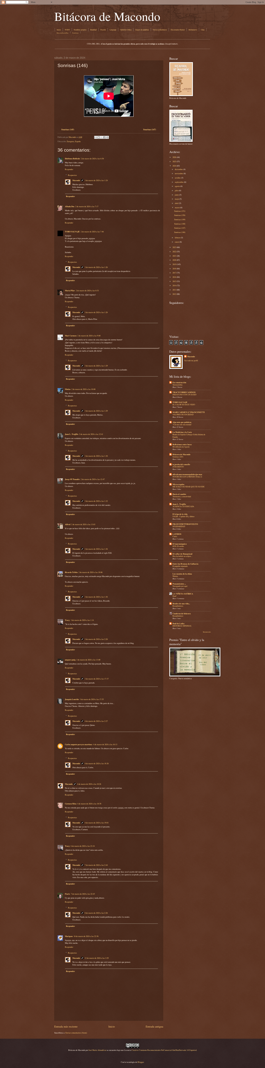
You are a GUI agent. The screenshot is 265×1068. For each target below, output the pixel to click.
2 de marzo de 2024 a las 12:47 (93, 479)
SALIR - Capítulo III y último (183, 516)
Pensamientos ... (179, 583)
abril (177, 203)
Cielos (175, 536)
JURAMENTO (178, 466)
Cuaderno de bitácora (182, 613)
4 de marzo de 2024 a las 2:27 (96, 721)
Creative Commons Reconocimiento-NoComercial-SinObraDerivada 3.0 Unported (164, 1050)
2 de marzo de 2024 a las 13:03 (83, 524)
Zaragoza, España (74, 141)
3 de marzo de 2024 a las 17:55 (92, 699)
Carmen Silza (70, 803)
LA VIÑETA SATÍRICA (183, 593)
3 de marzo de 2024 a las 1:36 (96, 549)
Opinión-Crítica (125, 29)
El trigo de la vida (180, 514)
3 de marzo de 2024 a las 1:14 (82, 620)
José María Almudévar (97, 1050)
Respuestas (72, 175)
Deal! (175, 596)
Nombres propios (80, 29)
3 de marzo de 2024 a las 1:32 (96, 501)
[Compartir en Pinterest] (107, 137)
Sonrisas (75, 33)
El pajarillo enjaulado (180, 566)
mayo (177, 198)
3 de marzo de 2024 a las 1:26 (96, 267)
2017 (174, 272)
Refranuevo (193, 29)
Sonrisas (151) (179, 211)
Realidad (93, 29)
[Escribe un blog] (98, 137)
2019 (174, 264)
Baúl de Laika (178, 623)
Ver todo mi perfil (191, 360)
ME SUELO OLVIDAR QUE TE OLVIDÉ (188, 486)
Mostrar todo (207, 632)
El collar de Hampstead (182, 553)
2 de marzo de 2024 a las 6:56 (92, 158)
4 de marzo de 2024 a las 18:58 (89, 803)
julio (177, 190)
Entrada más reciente (66, 1026)
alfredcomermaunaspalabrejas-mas (187, 474)
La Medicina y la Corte (182, 432)
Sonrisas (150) (179, 215)
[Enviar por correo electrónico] (95, 137)
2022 (174, 251)
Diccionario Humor (178, 29)
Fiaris (67, 893)
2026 (174, 157)
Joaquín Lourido (72, 699)
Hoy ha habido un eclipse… (183, 556)
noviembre (179, 173)
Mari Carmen (71, 335)
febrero (177, 237)
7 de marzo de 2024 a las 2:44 (96, 865)
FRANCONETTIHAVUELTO (185, 524)
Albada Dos (69, 206)
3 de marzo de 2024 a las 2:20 (96, 639)
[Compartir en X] (101, 137)
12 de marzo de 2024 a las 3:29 (97, 958)
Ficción (103, 29)
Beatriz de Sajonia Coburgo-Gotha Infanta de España (189, 435)
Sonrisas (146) (179, 232)
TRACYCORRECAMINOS (184, 392)
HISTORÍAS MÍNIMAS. (182, 626)
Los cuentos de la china (182, 573)
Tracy (67, 620)
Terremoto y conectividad (182, 496)
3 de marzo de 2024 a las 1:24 (96, 180)
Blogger (141, 1062)
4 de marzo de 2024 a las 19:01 (97, 822)
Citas (203, 29)
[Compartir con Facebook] (104, 137)
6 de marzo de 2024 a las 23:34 (83, 846)
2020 (174, 260)
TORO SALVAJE (72, 231)
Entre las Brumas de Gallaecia (185, 563)
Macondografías (62, 33)
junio (177, 194)
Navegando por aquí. (180, 586)
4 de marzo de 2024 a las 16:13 (105, 744)
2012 (174, 294)
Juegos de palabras (142, 29)
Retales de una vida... (181, 603)
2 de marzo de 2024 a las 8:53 (87, 290)
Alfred (67, 524)
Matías (68, 389)
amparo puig (70, 659)
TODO (67, 29)
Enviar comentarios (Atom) (76, 1032)
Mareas (175, 576)
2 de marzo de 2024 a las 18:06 (90, 572)
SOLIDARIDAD (179, 526)
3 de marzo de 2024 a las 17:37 (97, 678)
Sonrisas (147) (179, 227)
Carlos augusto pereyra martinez (78, 744)
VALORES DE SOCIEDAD (183, 414)
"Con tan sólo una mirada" (182, 424)
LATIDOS (177, 534)
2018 (174, 268)
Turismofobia (177, 384)
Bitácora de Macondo (107, 16)
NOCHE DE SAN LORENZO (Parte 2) (187, 476)
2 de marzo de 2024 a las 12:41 (91, 434)
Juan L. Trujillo (71, 434)
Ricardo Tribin (71, 572)
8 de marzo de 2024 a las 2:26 (96, 912)
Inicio (59, 29)
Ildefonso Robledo (72, 158)
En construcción (179, 382)
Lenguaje (113, 29)
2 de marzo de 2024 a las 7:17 (86, 206)
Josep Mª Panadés (72, 479)
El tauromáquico (180, 543)
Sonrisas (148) (179, 223)
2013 (174, 289)
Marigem (69, 936)
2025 (174, 161)
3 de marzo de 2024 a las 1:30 (96, 456)
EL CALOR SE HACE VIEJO (184, 404)
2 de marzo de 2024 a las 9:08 (88, 335)
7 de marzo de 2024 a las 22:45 (83, 893)
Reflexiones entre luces (182, 444)
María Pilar (70, 290)
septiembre (179, 182)
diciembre (179, 169)
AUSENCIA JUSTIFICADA (183, 506)
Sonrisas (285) (178, 456)
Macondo (76, 180)
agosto (177, 186)
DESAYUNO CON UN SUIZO (184, 394)
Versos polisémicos (160, 29)
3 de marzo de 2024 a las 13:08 (88, 659)
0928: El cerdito (178, 546)
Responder (69, 169)
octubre (178, 177)
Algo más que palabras (182, 422)
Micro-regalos (178, 484)
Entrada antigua (154, 1026)
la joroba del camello (181, 464)
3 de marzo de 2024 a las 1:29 (96, 365)
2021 (174, 255)
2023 (174, 247)
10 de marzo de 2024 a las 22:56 (86, 936)
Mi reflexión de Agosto (181, 446)
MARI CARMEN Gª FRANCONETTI (189, 412)
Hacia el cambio (179, 494)
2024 (174, 165)
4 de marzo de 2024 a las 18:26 (97, 763)
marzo (177, 207)
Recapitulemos (178, 606)
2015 (174, 281)
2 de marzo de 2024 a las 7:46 (92, 231)
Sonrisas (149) (179, 219)
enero (177, 241)
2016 (174, 277)
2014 (174, 285)
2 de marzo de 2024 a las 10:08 (83, 389)
